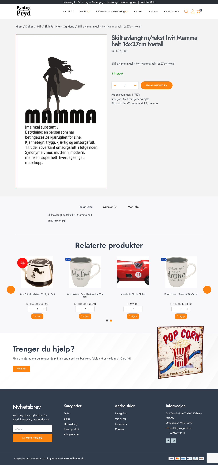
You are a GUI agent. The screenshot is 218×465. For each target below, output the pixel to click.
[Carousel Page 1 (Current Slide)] (107, 320)
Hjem (19, 26)
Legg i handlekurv (156, 85)
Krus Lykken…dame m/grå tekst (180, 294)
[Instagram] (173, 440)
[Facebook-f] (168, 440)
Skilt (38, 26)
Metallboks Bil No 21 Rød (133, 294)
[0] (198, 11)
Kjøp (39, 316)
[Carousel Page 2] (111, 320)
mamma (153, 103)
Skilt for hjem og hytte (59, 26)
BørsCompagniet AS (135, 103)
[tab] (86, 207)
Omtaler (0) (110, 207)
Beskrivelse (86, 207)
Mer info (133, 207)
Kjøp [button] (86, 316)
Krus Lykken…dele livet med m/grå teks (85, 295)
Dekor (29, 26)
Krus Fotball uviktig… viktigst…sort (37, 294)
